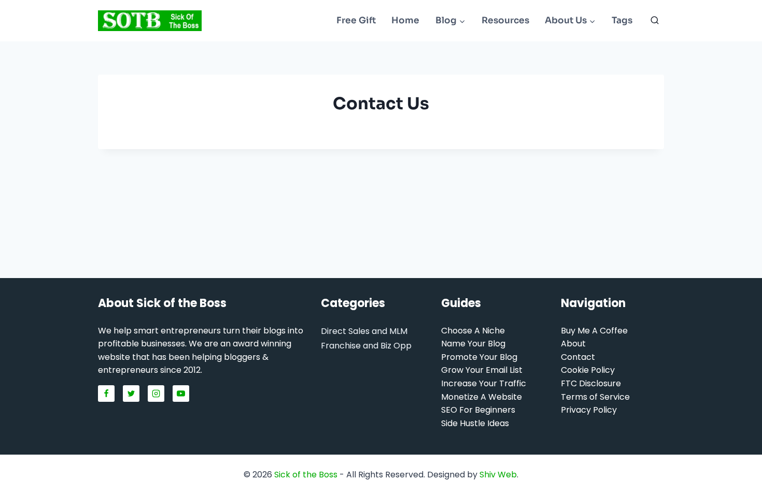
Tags (622, 20)
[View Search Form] (654, 20)
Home (405, 20)
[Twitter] (131, 393)
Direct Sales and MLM (364, 331)
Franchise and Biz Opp (366, 346)
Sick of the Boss (305, 475)
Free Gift (356, 20)
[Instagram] (156, 393)
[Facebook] (106, 393)
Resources (505, 20)
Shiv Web (498, 475)
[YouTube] (181, 393)
